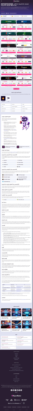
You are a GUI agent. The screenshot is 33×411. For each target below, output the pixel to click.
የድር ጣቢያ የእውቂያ (23, 299)
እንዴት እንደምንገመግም (16, 378)
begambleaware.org (19, 289)
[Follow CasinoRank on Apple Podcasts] (21, 390)
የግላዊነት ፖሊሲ (16, 381)
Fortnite (16, 355)
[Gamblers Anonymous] (11, 400)
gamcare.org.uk (18, 290)
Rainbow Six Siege (16, 358)
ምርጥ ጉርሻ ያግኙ (16, 366)
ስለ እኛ (16, 375)
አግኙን (16, 377)
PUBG (16, 356)
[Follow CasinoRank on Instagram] (13, 390)
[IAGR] (7, 400)
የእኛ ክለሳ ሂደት (8, 119)
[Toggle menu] (1, 1)
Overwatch (16, 353)
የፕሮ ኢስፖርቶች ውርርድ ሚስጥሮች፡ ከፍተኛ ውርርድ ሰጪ (16, 370)
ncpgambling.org (18, 287)
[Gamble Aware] (14, 403)
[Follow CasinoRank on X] (15, 390)
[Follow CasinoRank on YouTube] (17, 390)
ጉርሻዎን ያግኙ (8, 40)
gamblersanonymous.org (19, 286)
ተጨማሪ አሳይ (15, 88)
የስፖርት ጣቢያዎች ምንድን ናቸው (16, 364)
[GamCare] (17, 400)
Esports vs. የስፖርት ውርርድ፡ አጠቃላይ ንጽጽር (16, 367)
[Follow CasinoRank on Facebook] (11, 390)
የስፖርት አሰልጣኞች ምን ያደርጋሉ (16, 369)
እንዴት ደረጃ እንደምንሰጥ (16, 380)
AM (15, 392)
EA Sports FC (16, 359)
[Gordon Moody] (24, 400)
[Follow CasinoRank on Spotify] (19, 390)
